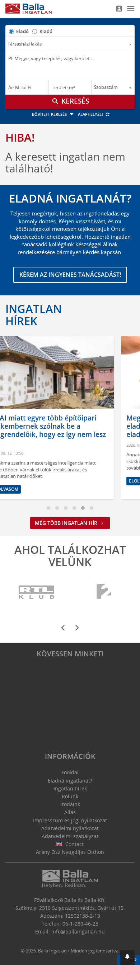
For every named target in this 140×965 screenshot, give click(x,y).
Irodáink (70, 804)
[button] (127, 957)
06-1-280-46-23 (80, 923)
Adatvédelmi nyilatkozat (70, 828)
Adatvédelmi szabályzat (70, 836)
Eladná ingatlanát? (70, 780)
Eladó (22, 31)
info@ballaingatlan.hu (78, 931)
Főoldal (70, 772)
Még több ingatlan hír (67, 522)
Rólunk (70, 796)
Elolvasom (76, 481)
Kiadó (45, 31)
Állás (70, 812)
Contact (74, 844)
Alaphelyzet (91, 114)
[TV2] (104, 592)
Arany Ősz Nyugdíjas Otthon (70, 851)
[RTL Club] (37, 592)
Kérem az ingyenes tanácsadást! (70, 275)
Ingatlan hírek (33, 315)
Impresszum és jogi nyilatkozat (70, 820)
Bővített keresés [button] (50, 114)
